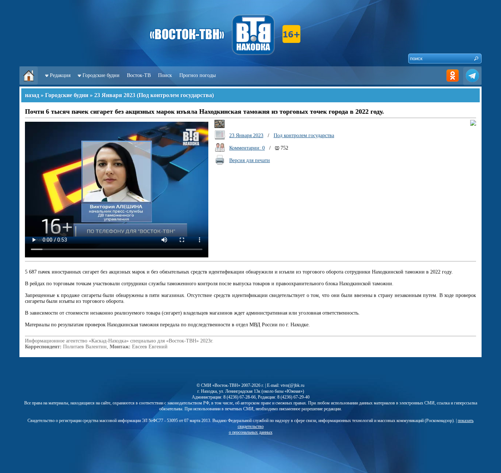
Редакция (60, 75)
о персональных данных (251, 432)
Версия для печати (249, 160)
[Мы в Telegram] (472, 83)
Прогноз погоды (197, 75)
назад (32, 95)
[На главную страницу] (28, 83)
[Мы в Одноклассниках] (452, 83)
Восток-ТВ (139, 75)
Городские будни (101, 75)
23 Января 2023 (114, 95)
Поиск (165, 75)
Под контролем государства (175, 95)
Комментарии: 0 (247, 148)
